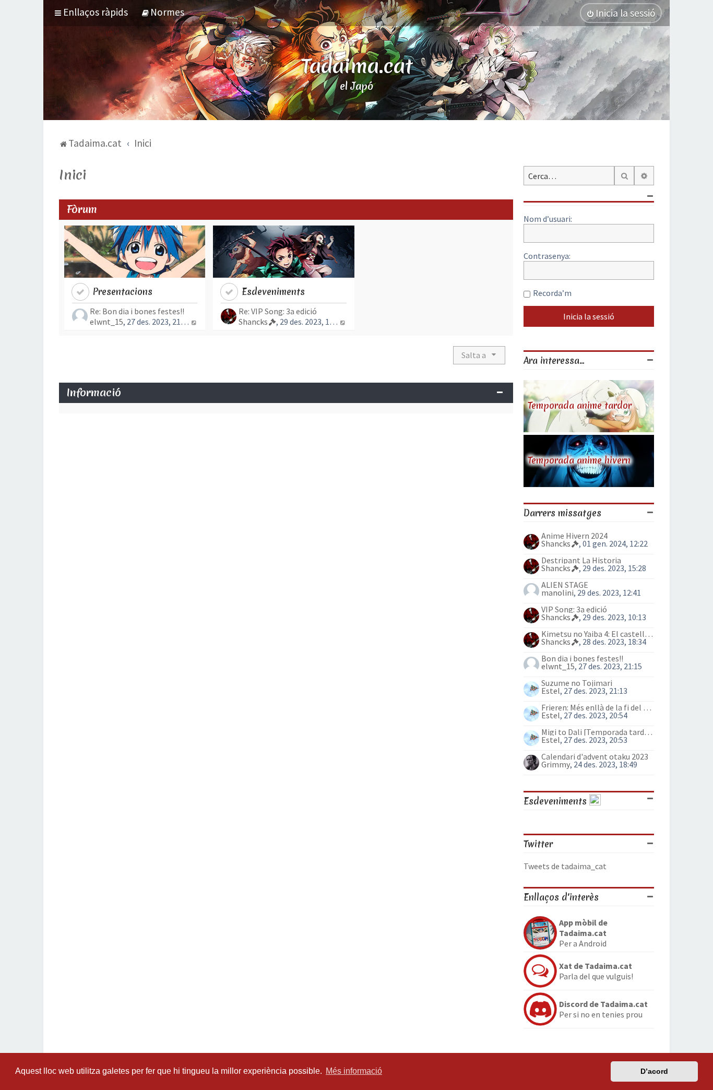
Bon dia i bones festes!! (582, 658)
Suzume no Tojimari (576, 682)
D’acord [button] (654, 1071)
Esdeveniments (273, 292)
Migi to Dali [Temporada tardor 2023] (597, 732)
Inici (72, 175)
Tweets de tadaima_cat (565, 866)
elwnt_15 (106, 321)
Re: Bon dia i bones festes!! (137, 311)
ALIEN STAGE (564, 584)
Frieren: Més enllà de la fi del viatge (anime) (597, 707)
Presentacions (122, 292)
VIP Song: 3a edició (574, 609)
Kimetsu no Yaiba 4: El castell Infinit (597, 633)
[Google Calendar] (595, 801)
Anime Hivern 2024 (574, 535)
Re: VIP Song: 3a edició (278, 311)
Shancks (253, 321)
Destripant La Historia (581, 560)
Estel (550, 690)
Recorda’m (552, 293)
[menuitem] (162, 12)
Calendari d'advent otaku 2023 (594, 756)
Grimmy (555, 764)
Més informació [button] (354, 1071)
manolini (557, 592)
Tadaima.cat (356, 65)
